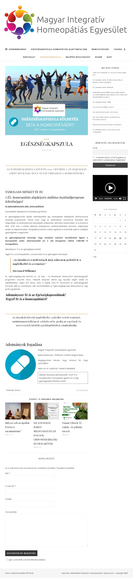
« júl (94, 256)
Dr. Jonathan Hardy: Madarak (103, 87)
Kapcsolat (29, 57)
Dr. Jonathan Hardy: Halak (102, 102)
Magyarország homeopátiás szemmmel (107, 124)
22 (120, 238)
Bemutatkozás (100, 49)
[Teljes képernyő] (124, 198)
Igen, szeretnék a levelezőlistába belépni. (26, 559)
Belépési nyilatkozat (78, 57)
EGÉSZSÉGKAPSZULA (50, 57)
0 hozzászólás (82, 390)
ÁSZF (109, 57)
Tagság (118, 49)
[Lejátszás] (96, 198)
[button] (110, 188)
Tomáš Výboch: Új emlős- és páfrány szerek (72, 427)
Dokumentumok (96, 573)
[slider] (108, 198)
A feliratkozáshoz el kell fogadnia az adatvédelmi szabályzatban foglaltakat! (109, 158)
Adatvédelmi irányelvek (79, 573)
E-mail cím (10, 486)
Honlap (8, 499)
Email (95, 148)
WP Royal (29, 573)
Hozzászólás (11, 512)
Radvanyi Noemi (13, 390)
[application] (110, 188)
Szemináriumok (17, 49)
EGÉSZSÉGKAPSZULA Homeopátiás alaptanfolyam (59, 49)
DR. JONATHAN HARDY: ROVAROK (105, 112)
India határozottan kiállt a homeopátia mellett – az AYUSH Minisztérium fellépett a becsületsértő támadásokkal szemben (110, 94)
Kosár (98, 57)
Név (7, 473)
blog (46, 139)
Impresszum (108, 573)
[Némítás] (120, 198)
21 (115, 238)
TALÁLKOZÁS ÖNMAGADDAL (103, 107)
